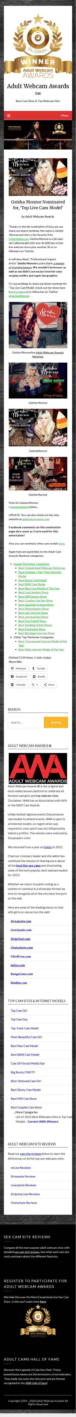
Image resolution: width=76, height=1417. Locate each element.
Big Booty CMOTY (23, 1072)
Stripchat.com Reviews (25, 1194)
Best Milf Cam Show (24, 1098)
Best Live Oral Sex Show (33, 612)
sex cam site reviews (26, 1252)
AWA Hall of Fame (36, 1383)
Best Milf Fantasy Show (32, 596)
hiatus (48, 847)
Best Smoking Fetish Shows (35, 625)
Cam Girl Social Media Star (28, 1063)
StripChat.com (20, 939)
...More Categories (26, 1112)
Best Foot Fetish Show (32, 620)
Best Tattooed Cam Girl (26, 1081)
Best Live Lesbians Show (33, 592)
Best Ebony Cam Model (32, 580)
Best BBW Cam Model (31, 584)
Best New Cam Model (24, 1046)
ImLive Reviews (21, 1167)
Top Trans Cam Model (25, 1028)
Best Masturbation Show (33, 608)
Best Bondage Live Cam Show (36, 633)
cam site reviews (30, 1153)
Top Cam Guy (19, 1019)
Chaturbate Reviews (24, 1202)
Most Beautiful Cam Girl (26, 1037)
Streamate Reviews (23, 1176)
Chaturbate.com (19, 238)
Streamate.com (21, 921)
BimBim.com (19, 983)
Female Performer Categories (31, 563)
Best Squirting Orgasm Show (36, 604)
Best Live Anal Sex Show (33, 616)
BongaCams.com (22, 974)
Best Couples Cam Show (26, 1107)
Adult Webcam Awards (39, 216)
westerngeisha (19, 291)
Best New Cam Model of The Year (38, 588)
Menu (65, 115)
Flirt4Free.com (21, 956)
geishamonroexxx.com (35, 519)
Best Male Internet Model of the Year (41, 649)
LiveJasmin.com (21, 930)
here (62, 543)
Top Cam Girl (19, 1010)
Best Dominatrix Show (31, 629)
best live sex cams (28, 865)
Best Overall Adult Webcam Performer (41, 568)
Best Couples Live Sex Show (35, 600)
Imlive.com (18, 965)
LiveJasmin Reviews (23, 1185)
